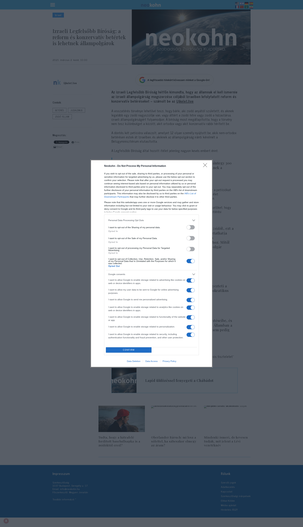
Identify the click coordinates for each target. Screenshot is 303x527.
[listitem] (151, 220)
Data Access (151, 361)
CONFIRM (129, 350)
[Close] (206, 166)
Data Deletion (133, 361)
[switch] (191, 227)
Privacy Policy (169, 361)
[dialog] (151, 263)
